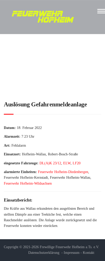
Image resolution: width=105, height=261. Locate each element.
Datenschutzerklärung (43, 253)
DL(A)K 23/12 (50, 163)
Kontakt (88, 253)
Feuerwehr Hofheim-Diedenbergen (63, 172)
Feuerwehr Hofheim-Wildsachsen (28, 183)
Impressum (72, 253)
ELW (67, 163)
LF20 (77, 163)
